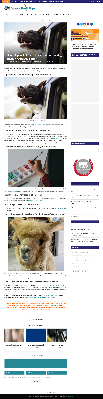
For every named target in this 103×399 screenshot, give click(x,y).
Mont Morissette (14, 127)
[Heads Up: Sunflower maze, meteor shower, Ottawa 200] (36, 335)
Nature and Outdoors (77, 266)
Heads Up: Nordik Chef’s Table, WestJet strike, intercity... (57, 344)
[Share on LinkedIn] (36, 319)
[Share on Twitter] (33, 319)
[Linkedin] (99, 1)
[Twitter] (93, 1)
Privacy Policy (71, 396)
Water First (52, 305)
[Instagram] (95, 1)
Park (92, 266)
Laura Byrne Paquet (12, 61)
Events (42, 14)
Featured (86, 257)
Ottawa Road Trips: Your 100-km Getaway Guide (42, 297)
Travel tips (86, 268)
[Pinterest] (97, 1)
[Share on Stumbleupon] (40, 319)
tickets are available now (35, 200)
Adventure (74, 252)
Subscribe (51, 1)
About (39, 1)
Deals (81, 255)
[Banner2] (85, 121)
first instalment (20, 276)
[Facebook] (91, 1)
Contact (45, 1)
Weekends (34, 14)
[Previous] (11, 1)
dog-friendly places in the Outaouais (41, 124)
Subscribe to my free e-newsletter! (82, 48)
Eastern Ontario (89, 255)
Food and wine (75, 260)
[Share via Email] (41, 319)
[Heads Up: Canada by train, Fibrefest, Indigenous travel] (14, 335)
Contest (93, 252)
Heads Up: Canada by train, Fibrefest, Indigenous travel (29, 1)
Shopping (74, 268)
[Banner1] (85, 81)
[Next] (12, 1)
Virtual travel (75, 271)
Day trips (15, 14)
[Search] (98, 14)
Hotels (90, 260)
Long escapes (24, 14)
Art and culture (84, 252)
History (84, 260)
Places (62, 14)
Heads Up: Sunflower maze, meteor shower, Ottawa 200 (36, 344)
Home (5, 20)
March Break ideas (60, 208)
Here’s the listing (56, 138)
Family (79, 257)
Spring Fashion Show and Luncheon (47, 285)
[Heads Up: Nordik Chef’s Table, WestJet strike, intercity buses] (57, 335)
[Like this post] (30, 319)
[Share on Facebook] (31, 319)
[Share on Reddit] (38, 319)
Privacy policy (59, 1)
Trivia (93, 268)
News (48, 14)
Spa (80, 268)
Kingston (74, 263)
